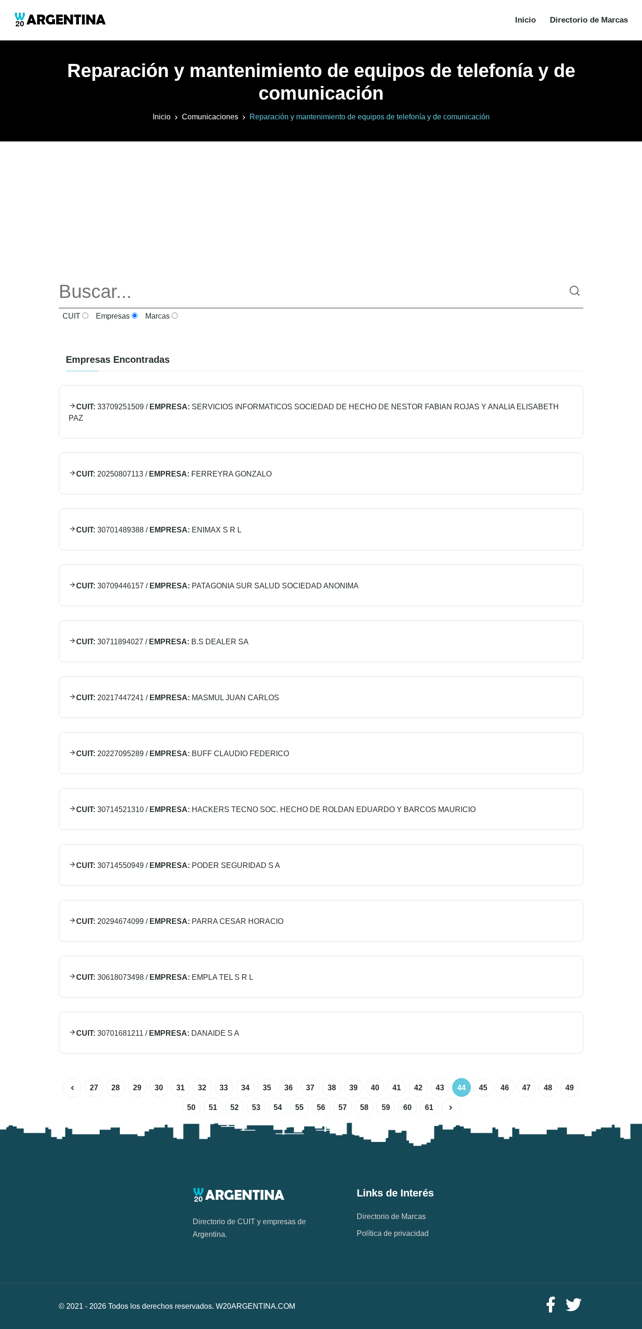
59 (386, 1107)
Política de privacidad (393, 1233)
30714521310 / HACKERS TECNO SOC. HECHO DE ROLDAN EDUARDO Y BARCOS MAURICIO (276, 809)
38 (332, 1088)
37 (310, 1088)
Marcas (156, 316)
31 (180, 1088)
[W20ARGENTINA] (60, 20)
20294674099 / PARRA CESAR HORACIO (179, 921)
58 (364, 1107)
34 (245, 1088)
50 (191, 1107)
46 (505, 1088)
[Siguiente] (450, 1107)
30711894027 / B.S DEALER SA (162, 642)
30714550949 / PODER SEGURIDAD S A (178, 865)
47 (526, 1088)
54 (278, 1107)
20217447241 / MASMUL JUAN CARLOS (177, 698)
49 (569, 1088)
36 (288, 1088)
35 (267, 1088)
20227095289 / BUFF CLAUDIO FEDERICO (182, 754)
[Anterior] (72, 1088)
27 (94, 1088)
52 (234, 1107)
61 (429, 1107)
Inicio (525, 20)
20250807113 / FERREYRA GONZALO (174, 474)
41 (396, 1088)
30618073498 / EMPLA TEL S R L (164, 977)
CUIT (70, 316)
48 (548, 1088)
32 (202, 1088)
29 (137, 1088)
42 (418, 1088)
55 (299, 1107)
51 (213, 1107)
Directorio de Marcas (589, 20)
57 (342, 1107)
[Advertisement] (321, 207)
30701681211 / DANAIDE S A (157, 1033)
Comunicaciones (210, 117)
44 (461, 1088)
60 (407, 1107)
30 (159, 1088)
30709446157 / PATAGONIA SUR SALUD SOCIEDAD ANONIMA (217, 586)
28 (115, 1088)
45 (483, 1088)
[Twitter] (573, 1305)
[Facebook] (550, 1305)
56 (321, 1107)
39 (353, 1088)
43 (440, 1088)
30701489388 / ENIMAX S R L (159, 530)
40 (375, 1088)
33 (223, 1088)
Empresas (112, 316)
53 (256, 1107)
